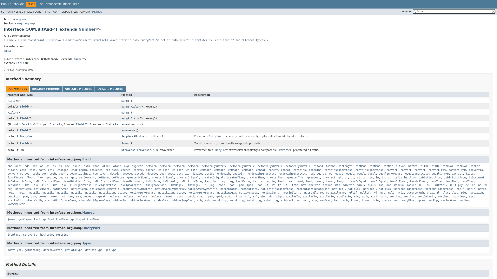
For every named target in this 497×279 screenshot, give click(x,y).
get (73, 177)
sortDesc (444, 196)
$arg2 (125, 112)
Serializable (223, 40)
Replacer (141, 136)
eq (312, 173)
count (63, 173)
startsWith (15, 200)
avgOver (137, 166)
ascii (77, 166)
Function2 (29, 124)
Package (19, 4)
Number (87, 29)
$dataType (15, 249)
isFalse (13, 181)
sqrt (472, 196)
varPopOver (448, 200)
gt (339, 177)
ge (48, 177)
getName (103, 177)
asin (87, 166)
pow (25, 196)
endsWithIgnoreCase (262, 173)
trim (376, 200)
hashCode (46, 234)
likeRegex (176, 185)
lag (207, 181)
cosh (35, 173)
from (40, 177)
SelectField (164, 40)
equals (436, 173)
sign (279, 196)
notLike (34, 192)
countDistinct (80, 173)
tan (336, 200)
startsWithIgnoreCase (60, 200)
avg (126, 166)
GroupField (100, 40)
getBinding (32, 249)
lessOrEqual (357, 181)
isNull (184, 181)
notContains (228, 188)
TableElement (244, 40)
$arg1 (125, 100)
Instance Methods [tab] (46, 88)
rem (70, 196)
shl (247, 196)
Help (76, 4)
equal (339, 173)
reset (168, 196)
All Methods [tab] (18, 88)
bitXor (475, 166)
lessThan (436, 181)
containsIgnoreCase (338, 169)
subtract (287, 200)
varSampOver (16, 204)
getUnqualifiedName (85, 219)
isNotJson (153, 181)
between (151, 166)
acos (18, 166)
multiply (441, 185)
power (42, 196)
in (364, 177)
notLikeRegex (226, 192)
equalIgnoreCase (390, 173)
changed (62, 169)
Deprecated (53, 4)
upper (421, 200)
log (211, 185)
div (179, 173)
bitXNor (447, 166)
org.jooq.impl (26, 23)
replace (114, 196)
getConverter (52, 249)
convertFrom (437, 169)
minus (361, 185)
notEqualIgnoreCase (408, 188)
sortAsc (395, 196)
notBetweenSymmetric (104, 188)
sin (356, 196)
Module (6, 4)
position (476, 192)
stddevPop (120, 200)
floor (30, 177)
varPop (433, 200)
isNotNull (170, 181)
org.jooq (22, 19)
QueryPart (148, 40)
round (179, 196)
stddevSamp (161, 200)
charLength (79, 169)
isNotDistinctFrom (47, 181)
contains (299, 169)
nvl (375, 192)
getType (110, 249)
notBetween (23, 188)
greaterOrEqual (138, 177)
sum (314, 200)
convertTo (476, 169)
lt (266, 185)
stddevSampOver (183, 200)
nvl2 (391, 192)
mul (421, 185)
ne (467, 185)
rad (62, 196)
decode (114, 173)
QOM (7, 51)
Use (40, 4)
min (337, 185)
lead (281, 181)
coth (53, 173)
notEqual (338, 188)
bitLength (345, 166)
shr (263, 196)
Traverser (144, 150)
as (41, 166)
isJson (26, 181)
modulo (399, 185)
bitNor (388, 166)
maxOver (314, 185)
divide (197, 173)
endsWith (223, 173)
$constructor (130, 124)
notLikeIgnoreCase (112, 192)
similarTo (293, 196)
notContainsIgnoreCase (277, 188)
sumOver (325, 200)
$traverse (128, 150)
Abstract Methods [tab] (78, 88)
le (254, 181)
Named (113, 40)
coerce (125, 169)
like (26, 185)
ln (204, 185)
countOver (100, 173)
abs (10, 166)
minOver (348, 185)
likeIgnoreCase (80, 185)
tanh (344, 200)
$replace (127, 136)
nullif (352, 192)
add (27, 166)
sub (199, 200)
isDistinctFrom (405, 177)
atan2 (106, 166)
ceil (51, 169)
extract (457, 173)
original (433, 192)
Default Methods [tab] (110, 88)
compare (205, 169)
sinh (365, 196)
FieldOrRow (53, 40)
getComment (87, 177)
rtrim (238, 196)
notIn (460, 188)
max (303, 185)
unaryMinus (389, 200)
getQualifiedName (55, 219)
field (470, 173)
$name (11, 219)
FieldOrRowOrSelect (77, 40)
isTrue (197, 181)
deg (162, 173)
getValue (118, 177)
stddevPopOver (140, 200)
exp (446, 173)
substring (220, 200)
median (327, 185)
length (341, 181)
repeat (88, 196)
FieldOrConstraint (31, 40)
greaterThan (235, 177)
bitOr (424, 166)
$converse (128, 130)
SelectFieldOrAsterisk (195, 40)
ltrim (294, 185)
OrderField (126, 40)
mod (381, 185)
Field (8, 40)
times (355, 200)
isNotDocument (133, 181)
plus (445, 192)
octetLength (415, 192)
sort (374, 196)
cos (27, 173)
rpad (200, 196)
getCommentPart (29, 219)
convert (392, 169)
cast (23, 169)
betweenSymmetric (214, 166)
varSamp (465, 200)
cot (44, 173)
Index (67, 4)
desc (171, 173)
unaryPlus (407, 200)
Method (52, 11)
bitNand (360, 166)
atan (96, 166)
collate (163, 169)
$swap (125, 143)
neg (10, 188)
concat (260, 169)
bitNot (413, 166)
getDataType (73, 249)
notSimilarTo (270, 192)
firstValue (15, 177)
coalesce (96, 169)
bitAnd (318, 166)
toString (62, 234)
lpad (231, 185)
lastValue (243, 181)
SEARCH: (406, 11)
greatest (313, 177)
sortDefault (426, 196)
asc (67, 166)
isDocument (476, 177)
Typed (259, 40)
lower (221, 185)
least (319, 181)
